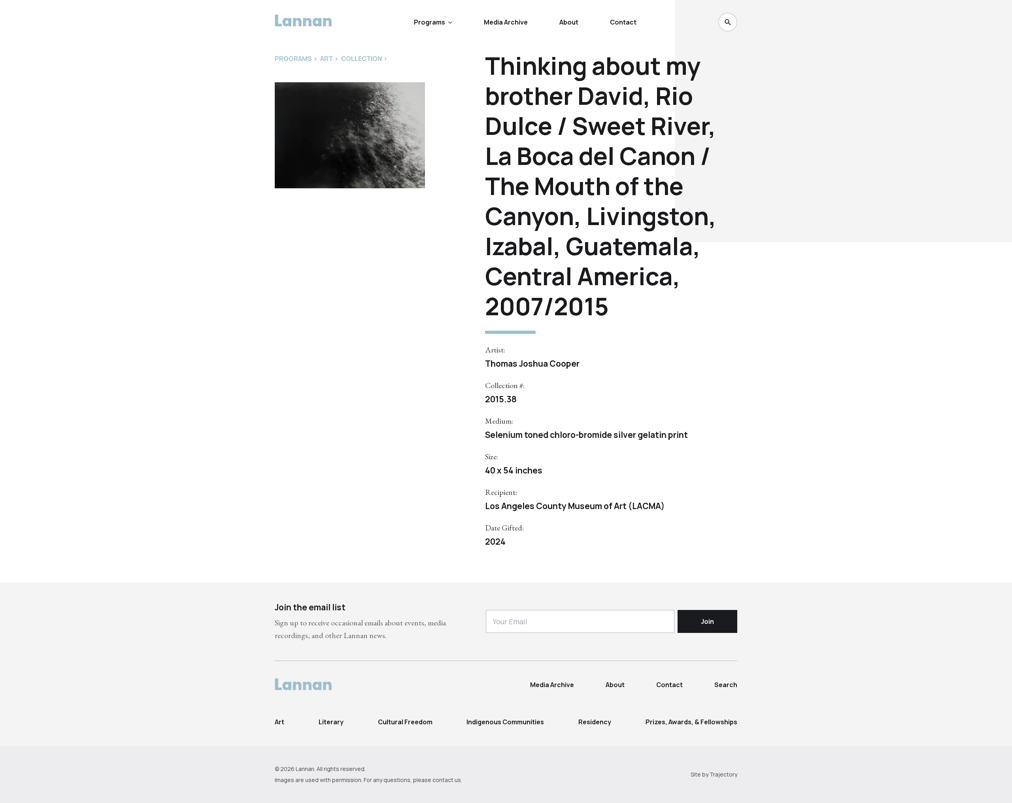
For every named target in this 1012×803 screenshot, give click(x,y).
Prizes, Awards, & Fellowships (691, 722)
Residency (594, 722)
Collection (361, 58)
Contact (623, 22)
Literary (331, 722)
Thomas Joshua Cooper (532, 363)
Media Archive (506, 22)
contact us (446, 780)
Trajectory (723, 774)
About (568, 22)
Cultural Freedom (405, 722)
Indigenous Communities (505, 722)
